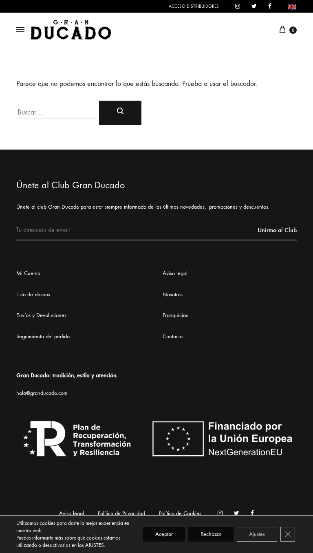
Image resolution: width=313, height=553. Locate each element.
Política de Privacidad (121, 513)
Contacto (173, 336)
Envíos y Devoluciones (41, 315)
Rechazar (211, 534)
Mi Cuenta (28, 273)
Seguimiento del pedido (43, 336)
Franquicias (175, 315)
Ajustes (257, 534)
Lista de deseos (33, 294)
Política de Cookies (180, 513)
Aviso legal (175, 273)
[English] (292, 5)
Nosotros (173, 294)
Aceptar (164, 534)
